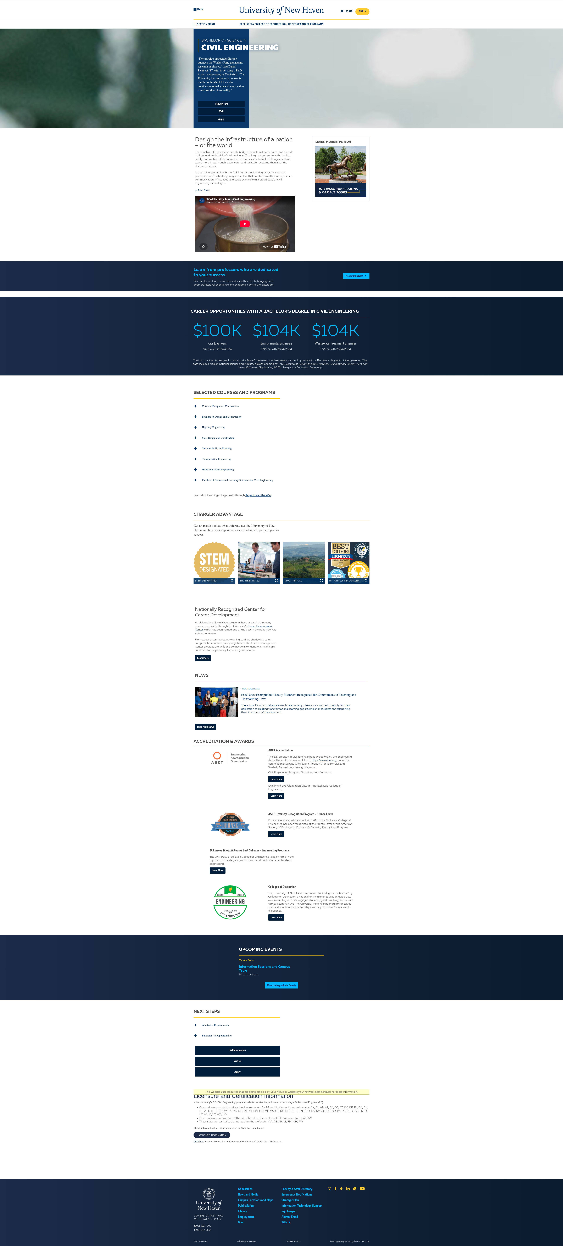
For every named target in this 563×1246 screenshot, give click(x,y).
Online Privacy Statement (246, 1241)
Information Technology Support (302, 1205)
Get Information (237, 1050)
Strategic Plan (290, 1200)
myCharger (288, 1211)
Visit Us (237, 1061)
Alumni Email (290, 1217)
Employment (246, 1217)
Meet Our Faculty (354, 276)
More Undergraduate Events (281, 985)
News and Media (248, 1194)
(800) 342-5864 (203, 1230)
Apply (362, 11)
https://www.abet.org (324, 760)
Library (242, 1211)
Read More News (205, 727)
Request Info (221, 104)
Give (240, 1222)
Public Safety (246, 1205)
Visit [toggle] (349, 11)
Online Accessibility (293, 1241)
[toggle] (342, 11)
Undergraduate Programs (306, 24)
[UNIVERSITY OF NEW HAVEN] (216, 1198)
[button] (199, 9)
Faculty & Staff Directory (297, 1189)
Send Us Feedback (200, 1241)
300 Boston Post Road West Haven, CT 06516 (208, 1217)
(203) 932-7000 (203, 1226)
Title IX (286, 1222)
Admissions (245, 1189)
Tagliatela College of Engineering (263, 24)
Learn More (203, 658)
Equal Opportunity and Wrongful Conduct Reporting (349, 1241)
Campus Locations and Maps (255, 1200)
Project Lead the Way (258, 495)
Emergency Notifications (297, 1194)
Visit (221, 111)
